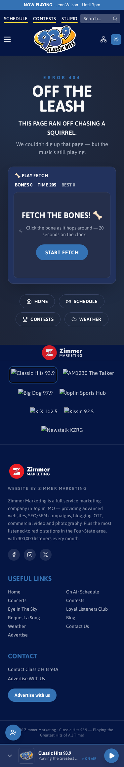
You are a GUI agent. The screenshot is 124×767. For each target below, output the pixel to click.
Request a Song (24, 617)
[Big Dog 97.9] (35, 395)
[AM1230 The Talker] (88, 375)
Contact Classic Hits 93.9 (33, 669)
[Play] (111, 755)
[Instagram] (30, 555)
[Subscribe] (13, 733)
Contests (44, 18)
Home (41, 301)
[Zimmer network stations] (103, 39)
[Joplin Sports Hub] (83, 395)
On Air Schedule (82, 591)
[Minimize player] (10, 755)
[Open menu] (7, 39)
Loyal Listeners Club (87, 609)
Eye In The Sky (22, 609)
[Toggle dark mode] (116, 39)
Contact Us (77, 626)
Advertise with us (32, 695)
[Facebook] (14, 555)
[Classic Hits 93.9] (55, 39)
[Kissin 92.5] (79, 413)
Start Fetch (62, 252)
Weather (90, 319)
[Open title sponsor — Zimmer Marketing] (62, 353)
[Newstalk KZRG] (62, 432)
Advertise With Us (26, 678)
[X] (46, 555)
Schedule (16, 18)
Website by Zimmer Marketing (47, 488)
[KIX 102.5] (44, 413)
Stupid (70, 18)
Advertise (18, 635)
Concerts (17, 600)
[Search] (115, 19)
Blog (70, 617)
